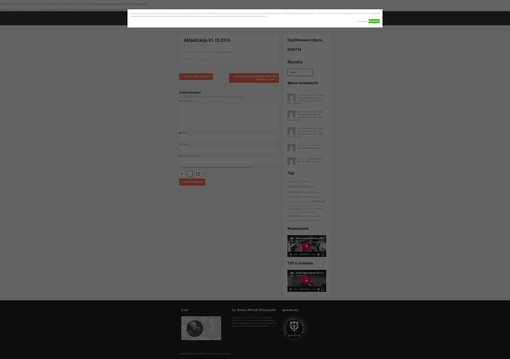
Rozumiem (374, 21)
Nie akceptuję (362, 21)
